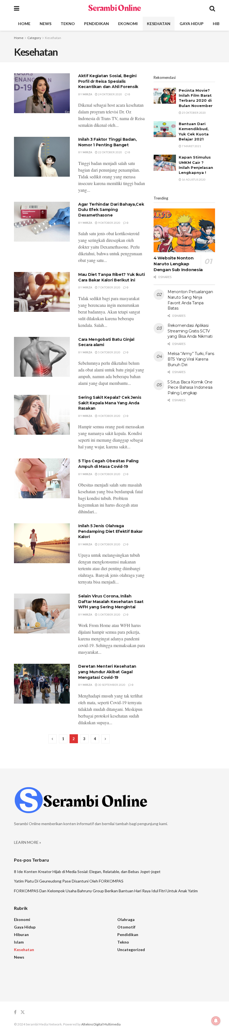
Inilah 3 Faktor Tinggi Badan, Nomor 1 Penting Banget (107, 142)
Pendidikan (96, 23)
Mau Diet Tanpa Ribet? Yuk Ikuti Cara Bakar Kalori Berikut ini (111, 277)
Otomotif (126, 927)
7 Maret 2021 (191, 146)
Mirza (87, 94)
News (45, 23)
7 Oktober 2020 (108, 287)
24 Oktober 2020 (109, 94)
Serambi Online (114, 8)
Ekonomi (128, 23)
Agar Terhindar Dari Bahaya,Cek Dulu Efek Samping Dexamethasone (111, 210)
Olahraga (126, 919)
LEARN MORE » (27, 842)
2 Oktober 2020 (108, 544)
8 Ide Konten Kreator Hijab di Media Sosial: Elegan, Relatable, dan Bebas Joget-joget (87, 871)
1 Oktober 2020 (108, 614)
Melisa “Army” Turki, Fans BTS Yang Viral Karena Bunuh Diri (191, 359)
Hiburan (21, 934)
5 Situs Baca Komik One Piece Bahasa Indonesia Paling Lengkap (190, 387)
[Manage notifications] (215, 1020)
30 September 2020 (111, 684)
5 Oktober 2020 (108, 352)
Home (24, 23)
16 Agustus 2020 (193, 179)
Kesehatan (158, 23)
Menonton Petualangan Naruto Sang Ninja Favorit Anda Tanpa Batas (190, 300)
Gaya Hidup (192, 23)
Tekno (68, 23)
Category (34, 38)
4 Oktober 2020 (108, 415)
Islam (19, 942)
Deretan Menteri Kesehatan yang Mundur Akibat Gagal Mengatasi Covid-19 (107, 672)
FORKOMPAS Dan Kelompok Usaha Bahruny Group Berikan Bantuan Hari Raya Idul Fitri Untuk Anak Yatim (106, 890)
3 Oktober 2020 (108, 474)
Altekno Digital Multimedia (101, 1024)
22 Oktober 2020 (109, 152)
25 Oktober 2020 (193, 112)
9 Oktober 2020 (108, 222)
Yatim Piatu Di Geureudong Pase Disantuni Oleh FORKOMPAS (68, 881)
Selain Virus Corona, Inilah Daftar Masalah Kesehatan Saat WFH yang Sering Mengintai (111, 601)
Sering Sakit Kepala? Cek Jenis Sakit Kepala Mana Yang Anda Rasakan (109, 403)
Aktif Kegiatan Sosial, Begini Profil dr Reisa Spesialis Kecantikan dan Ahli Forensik (108, 81)
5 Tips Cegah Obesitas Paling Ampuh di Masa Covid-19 (108, 463)
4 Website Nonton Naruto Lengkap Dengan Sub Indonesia (178, 263)
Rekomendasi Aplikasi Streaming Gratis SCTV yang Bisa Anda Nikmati (190, 331)
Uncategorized (131, 949)
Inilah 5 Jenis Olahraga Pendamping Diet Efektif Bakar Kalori (110, 531)
